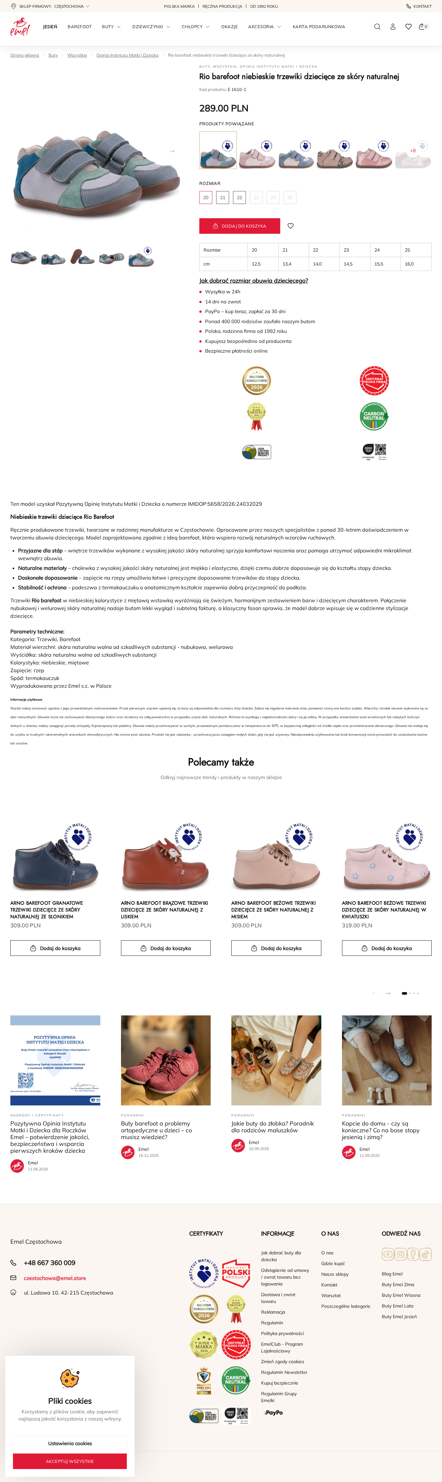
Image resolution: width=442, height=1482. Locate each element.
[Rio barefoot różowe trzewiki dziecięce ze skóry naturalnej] (373, 150)
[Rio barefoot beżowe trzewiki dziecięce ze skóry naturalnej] (257, 150)
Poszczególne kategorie (345, 1306)
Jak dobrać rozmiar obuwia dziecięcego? (253, 280)
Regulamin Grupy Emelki (279, 1397)
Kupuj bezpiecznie (279, 1383)
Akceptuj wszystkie (70, 1461)
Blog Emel (392, 1274)
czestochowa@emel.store (55, 1278)
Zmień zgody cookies (282, 1361)
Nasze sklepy (334, 1274)
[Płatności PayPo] (286, 1413)
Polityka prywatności (282, 1333)
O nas (327, 1253)
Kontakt (423, 6)
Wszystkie (77, 55)
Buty (53, 55)
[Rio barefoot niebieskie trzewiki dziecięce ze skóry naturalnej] (218, 150)
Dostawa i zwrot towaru (278, 1298)
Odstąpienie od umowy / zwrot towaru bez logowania (285, 1277)
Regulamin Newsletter (284, 1372)
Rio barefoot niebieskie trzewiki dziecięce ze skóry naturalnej (226, 55)
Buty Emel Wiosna (401, 1295)
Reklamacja (273, 1312)
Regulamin (272, 1323)
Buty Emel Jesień (399, 1316)
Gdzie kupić (333, 1263)
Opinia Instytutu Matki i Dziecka (127, 55)
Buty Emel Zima (398, 1284)
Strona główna (24, 55)
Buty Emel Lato (398, 1306)
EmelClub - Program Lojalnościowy (282, 1347)
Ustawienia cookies (70, 1443)
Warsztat (331, 1295)
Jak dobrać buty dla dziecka (281, 1256)
